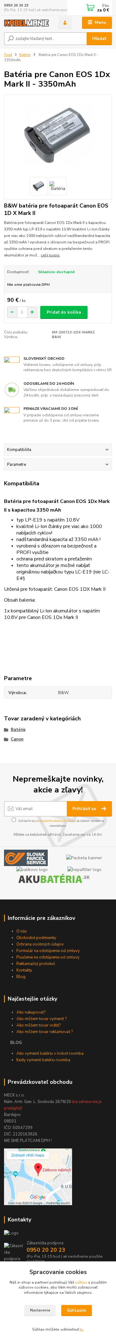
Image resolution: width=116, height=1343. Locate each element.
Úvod (8, 55)
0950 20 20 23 (16, 5)
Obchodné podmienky (36, 938)
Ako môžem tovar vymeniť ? (41, 1019)
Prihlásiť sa (84, 809)
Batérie (24, 55)
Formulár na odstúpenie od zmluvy (48, 951)
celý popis (50, 255)
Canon (17, 739)
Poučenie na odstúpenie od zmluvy (47, 957)
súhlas (81, 1282)
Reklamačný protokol (35, 964)
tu (81, 1329)
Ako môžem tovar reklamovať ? (44, 1032)
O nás (21, 931)
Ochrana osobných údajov (40, 944)
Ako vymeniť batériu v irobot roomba (50, 1053)
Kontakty (24, 970)
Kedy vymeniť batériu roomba (43, 1060)
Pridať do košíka (64, 312)
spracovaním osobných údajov (55, 821)
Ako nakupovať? (30, 1012)
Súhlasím (76, 1310)
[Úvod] (26, 23)
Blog (20, 977)
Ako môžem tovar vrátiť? (38, 1025)
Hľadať (99, 38)
